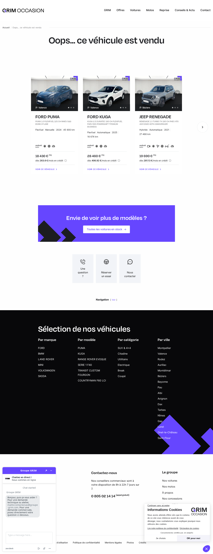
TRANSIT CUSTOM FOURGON (89, 372)
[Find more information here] (29, 509)
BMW (41, 353)
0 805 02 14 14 (103, 496)
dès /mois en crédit (49, 160)
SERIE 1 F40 (85, 364)
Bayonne (163, 381)
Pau (160, 387)
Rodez (161, 359)
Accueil (6, 27)
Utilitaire (123, 359)
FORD (41, 348)
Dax (160, 404)
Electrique (124, 364)
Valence (162, 353)
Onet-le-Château (167, 432)
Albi (160, 393)
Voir (114, 300)
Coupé (122, 376)
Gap (160, 421)
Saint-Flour (164, 438)
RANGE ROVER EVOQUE (92, 359)
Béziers (162, 376)
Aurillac (162, 364)
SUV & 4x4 (124, 348)
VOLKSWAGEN (46, 370)
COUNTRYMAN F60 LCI (92, 380)
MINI (40, 364)
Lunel (161, 426)
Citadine (123, 353)
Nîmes (161, 415)
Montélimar (164, 370)
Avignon (162, 398)
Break (121, 370)
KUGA (81, 353)
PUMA (81, 348)
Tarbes (162, 409)
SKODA (42, 376)
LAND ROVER (46, 359)
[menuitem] (107, 10)
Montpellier (164, 348)
